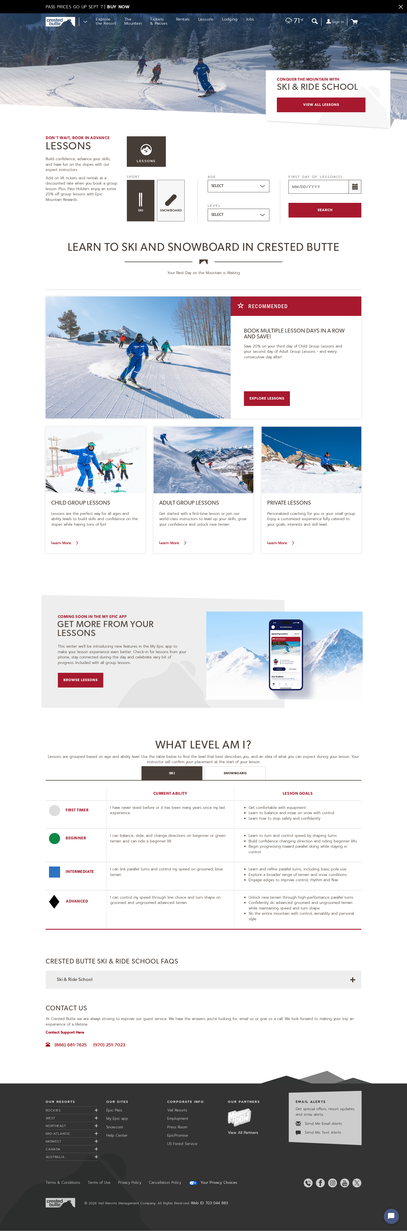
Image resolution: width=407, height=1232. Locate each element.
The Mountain (133, 21)
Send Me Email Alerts (322, 1123)
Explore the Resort (106, 21)
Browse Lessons (80, 680)
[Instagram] (331, 1183)
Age (212, 176)
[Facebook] (319, 1183)
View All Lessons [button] (321, 105)
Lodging (230, 19)
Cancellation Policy (165, 1182)
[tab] (171, 773)
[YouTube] (343, 1183)
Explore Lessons (267, 398)
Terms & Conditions (63, 1182)
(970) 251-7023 (109, 1045)
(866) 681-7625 (70, 1045)
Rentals (183, 19)
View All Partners (243, 1132)
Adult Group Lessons (189, 503)
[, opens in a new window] (284, 655)
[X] (355, 1183)
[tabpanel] (203, 871)
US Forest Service (182, 1143)
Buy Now (118, 7)
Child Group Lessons (80, 503)
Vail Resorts (177, 1110)
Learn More (62, 543)
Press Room (177, 1127)
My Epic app (117, 1118)
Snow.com (114, 1127)
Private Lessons (289, 503)
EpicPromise (177, 1135)
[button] (292, 22)
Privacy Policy (129, 1182)
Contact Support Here (65, 1032)
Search (325, 210)
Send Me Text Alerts (322, 1132)
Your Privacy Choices (218, 1182)
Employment (177, 1118)
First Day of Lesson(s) (315, 176)
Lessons (206, 19)
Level (214, 205)
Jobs (250, 19)
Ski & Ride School (75, 979)
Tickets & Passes (159, 21)
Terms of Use (99, 1182)
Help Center (117, 1135)
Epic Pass (114, 1110)
